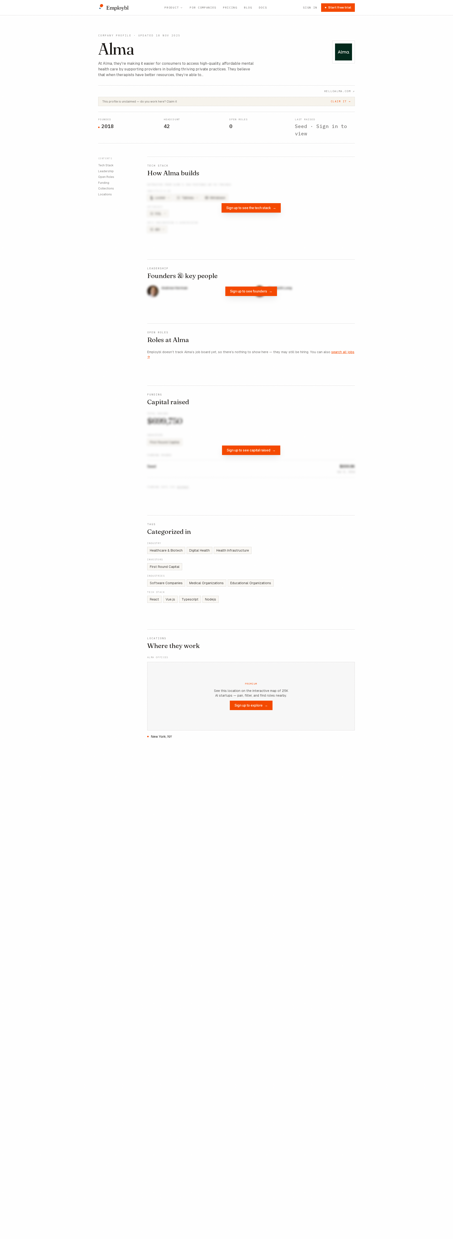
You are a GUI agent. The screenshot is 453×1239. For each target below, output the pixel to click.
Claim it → (341, 101)
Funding (103, 182)
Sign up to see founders (251, 291)
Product (171, 7)
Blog (248, 7)
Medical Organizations (206, 583)
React (154, 599)
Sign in (310, 7)
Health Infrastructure (232, 550)
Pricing (230, 7)
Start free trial (339, 7)
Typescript (190, 599)
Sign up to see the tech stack (251, 208)
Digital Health (199, 550)
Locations (105, 194)
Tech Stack (105, 165)
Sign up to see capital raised (251, 450)
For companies (203, 7)
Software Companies (166, 583)
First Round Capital (165, 567)
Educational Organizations (250, 583)
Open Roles (106, 177)
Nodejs (210, 599)
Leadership (106, 171)
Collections (106, 188)
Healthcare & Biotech (166, 550)
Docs (263, 7)
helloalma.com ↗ (339, 91)
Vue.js (170, 599)
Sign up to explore (251, 705)
